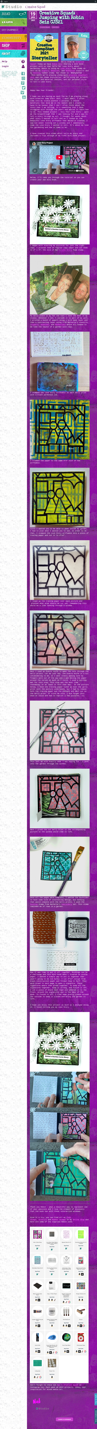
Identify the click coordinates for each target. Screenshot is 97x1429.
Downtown (55, 71)
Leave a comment (64, 1419)
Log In (6, 1)
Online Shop (78, 1220)
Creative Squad (44, 27)
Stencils (43, 1220)
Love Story (55, 27)
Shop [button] (6, 46)
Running (37, 73)
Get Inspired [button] (10, 30)
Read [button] (6, 14)
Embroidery (66, 904)
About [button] (6, 54)
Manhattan (70, 71)
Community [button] (11, 38)
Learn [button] (7, 22)
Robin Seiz (57, 64)
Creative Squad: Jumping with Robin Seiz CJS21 (61, 18)
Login (5, 66)
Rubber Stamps (59, 1220)
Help (4, 61)
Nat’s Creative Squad (67, 1385)
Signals (45, 71)
